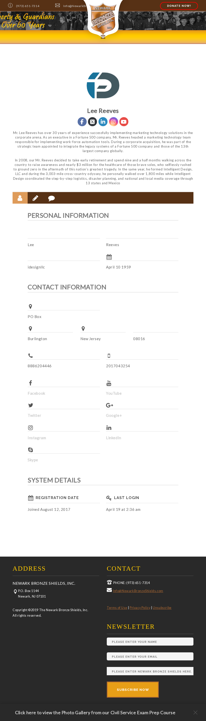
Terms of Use (117, 608)
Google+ (114, 415)
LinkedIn (113, 437)
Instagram (37, 437)
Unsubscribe (162, 608)
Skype (33, 460)
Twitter (34, 415)
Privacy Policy (140, 608)
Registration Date (57, 497)
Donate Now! (179, 6)
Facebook (36, 393)
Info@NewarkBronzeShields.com (138, 591)
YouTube (114, 393)
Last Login (126, 497)
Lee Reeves (103, 110)
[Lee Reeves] (103, 85)
